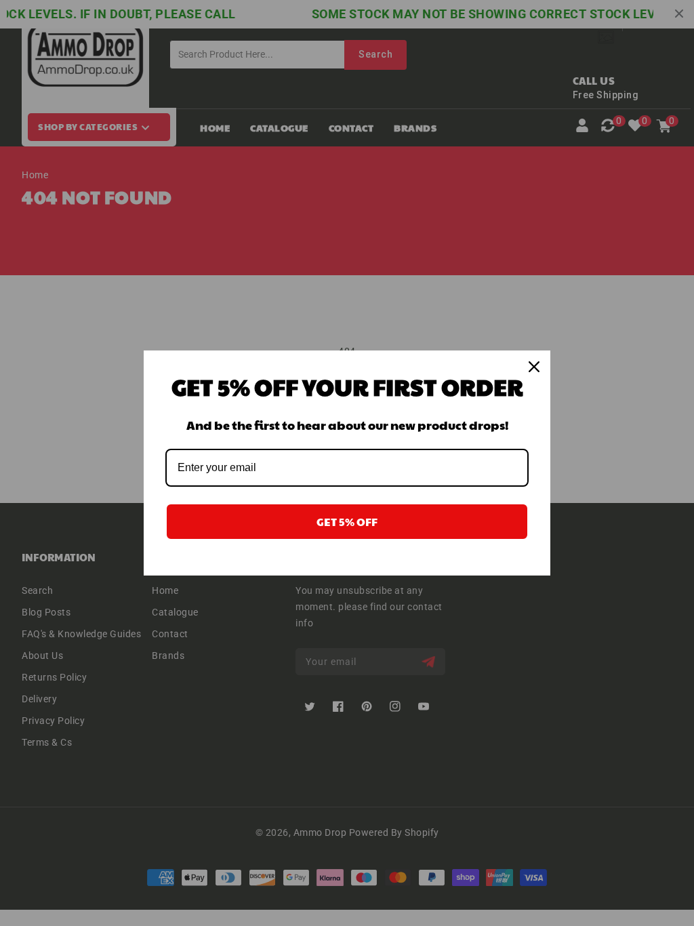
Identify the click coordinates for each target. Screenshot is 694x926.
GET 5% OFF (347, 521)
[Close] (534, 366)
